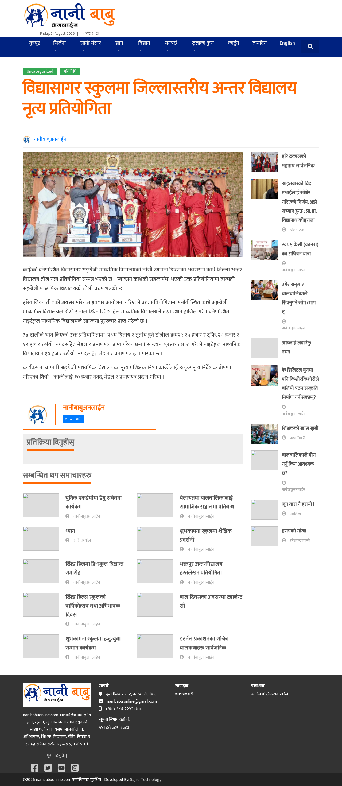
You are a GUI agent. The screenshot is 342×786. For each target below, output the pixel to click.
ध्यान (70, 531)
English (287, 43)
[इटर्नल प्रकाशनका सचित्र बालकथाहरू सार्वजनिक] (158, 647)
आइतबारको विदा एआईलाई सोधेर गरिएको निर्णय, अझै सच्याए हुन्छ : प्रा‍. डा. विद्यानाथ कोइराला (299, 202)
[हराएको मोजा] (266, 536)
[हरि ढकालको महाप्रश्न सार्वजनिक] (266, 162)
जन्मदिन (259, 43)
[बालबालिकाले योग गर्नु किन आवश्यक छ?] (266, 471)
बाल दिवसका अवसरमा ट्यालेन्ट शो (211, 601)
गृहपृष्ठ (34, 43)
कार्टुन (233, 43)
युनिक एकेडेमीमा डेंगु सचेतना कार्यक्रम (93, 502)
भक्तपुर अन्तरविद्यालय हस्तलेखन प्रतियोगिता (201, 568)
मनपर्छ (171, 43)
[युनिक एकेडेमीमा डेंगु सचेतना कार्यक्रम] (44, 506)
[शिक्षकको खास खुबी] (266, 434)
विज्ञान (144, 43)
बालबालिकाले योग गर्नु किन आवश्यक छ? (299, 464)
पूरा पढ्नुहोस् (57, 755)
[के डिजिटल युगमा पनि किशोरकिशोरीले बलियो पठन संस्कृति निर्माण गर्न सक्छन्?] (266, 391)
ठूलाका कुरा (203, 43)
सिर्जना (59, 43)
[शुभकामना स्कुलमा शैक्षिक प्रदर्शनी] (158, 540)
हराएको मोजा (294, 531)
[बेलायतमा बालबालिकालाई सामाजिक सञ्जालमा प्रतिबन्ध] (158, 506)
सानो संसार (90, 43)
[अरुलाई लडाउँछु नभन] (266, 348)
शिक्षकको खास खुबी (300, 428)
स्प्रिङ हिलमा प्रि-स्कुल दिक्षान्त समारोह (94, 568)
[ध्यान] (44, 539)
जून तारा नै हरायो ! (298, 504)
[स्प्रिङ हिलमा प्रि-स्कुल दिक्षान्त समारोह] (44, 572)
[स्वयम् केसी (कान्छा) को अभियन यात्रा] (266, 256)
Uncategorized (40, 71)
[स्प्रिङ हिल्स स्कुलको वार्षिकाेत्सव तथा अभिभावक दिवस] (44, 610)
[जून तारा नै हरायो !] (266, 510)
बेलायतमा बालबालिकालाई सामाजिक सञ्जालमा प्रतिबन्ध (207, 502)
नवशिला (295, 514)
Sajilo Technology (145, 779)
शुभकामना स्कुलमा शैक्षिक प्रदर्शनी (206, 535)
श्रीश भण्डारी (297, 230)
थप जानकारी (73, 419)
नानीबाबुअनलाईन (49, 139)
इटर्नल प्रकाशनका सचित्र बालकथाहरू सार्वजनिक (204, 643)
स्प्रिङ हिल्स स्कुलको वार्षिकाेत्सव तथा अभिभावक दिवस (92, 606)
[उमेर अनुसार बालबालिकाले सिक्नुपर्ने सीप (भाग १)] (266, 306)
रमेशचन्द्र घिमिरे (300, 541)
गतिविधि (70, 71)
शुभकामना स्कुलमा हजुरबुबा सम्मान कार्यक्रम (93, 643)
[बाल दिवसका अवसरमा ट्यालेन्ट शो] (158, 605)
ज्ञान (119, 43)
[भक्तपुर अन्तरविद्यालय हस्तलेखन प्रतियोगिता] (158, 572)
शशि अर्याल (82, 540)
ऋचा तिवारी (297, 438)
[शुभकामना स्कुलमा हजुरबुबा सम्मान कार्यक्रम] (44, 647)
